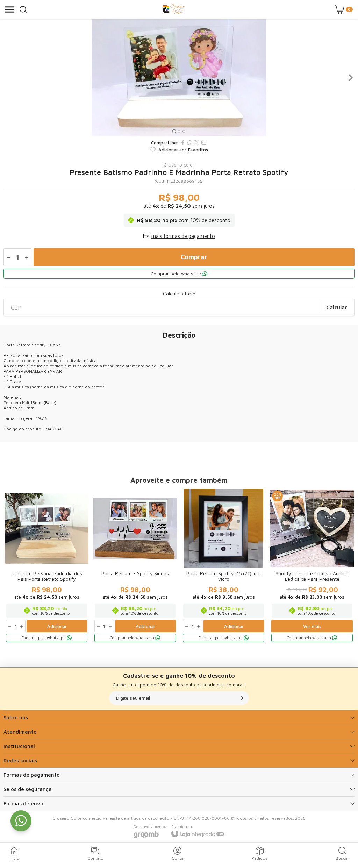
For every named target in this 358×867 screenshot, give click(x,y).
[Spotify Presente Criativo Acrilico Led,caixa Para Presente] (312, 566)
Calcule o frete (179, 293)
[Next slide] (350, 78)
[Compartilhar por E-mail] (203, 142)
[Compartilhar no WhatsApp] (189, 142)
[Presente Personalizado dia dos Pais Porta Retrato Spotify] (47, 566)
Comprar (194, 257)
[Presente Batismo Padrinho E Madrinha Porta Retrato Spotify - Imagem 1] (179, 77)
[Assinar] (242, 698)
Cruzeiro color (179, 164)
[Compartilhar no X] (196, 142)
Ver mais (312, 626)
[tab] (174, 131)
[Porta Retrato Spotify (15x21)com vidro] (223, 566)
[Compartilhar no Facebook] (182, 142)
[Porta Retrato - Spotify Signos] (135, 566)
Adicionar (57, 626)
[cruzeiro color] (173, 9)
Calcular (336, 307)
